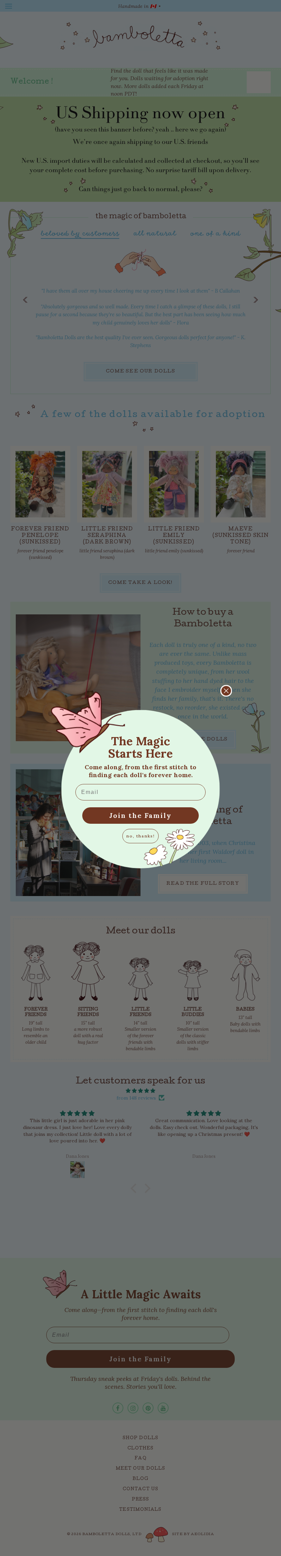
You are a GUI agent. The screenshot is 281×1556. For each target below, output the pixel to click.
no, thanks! (140, 835)
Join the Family (140, 815)
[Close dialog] (226, 691)
